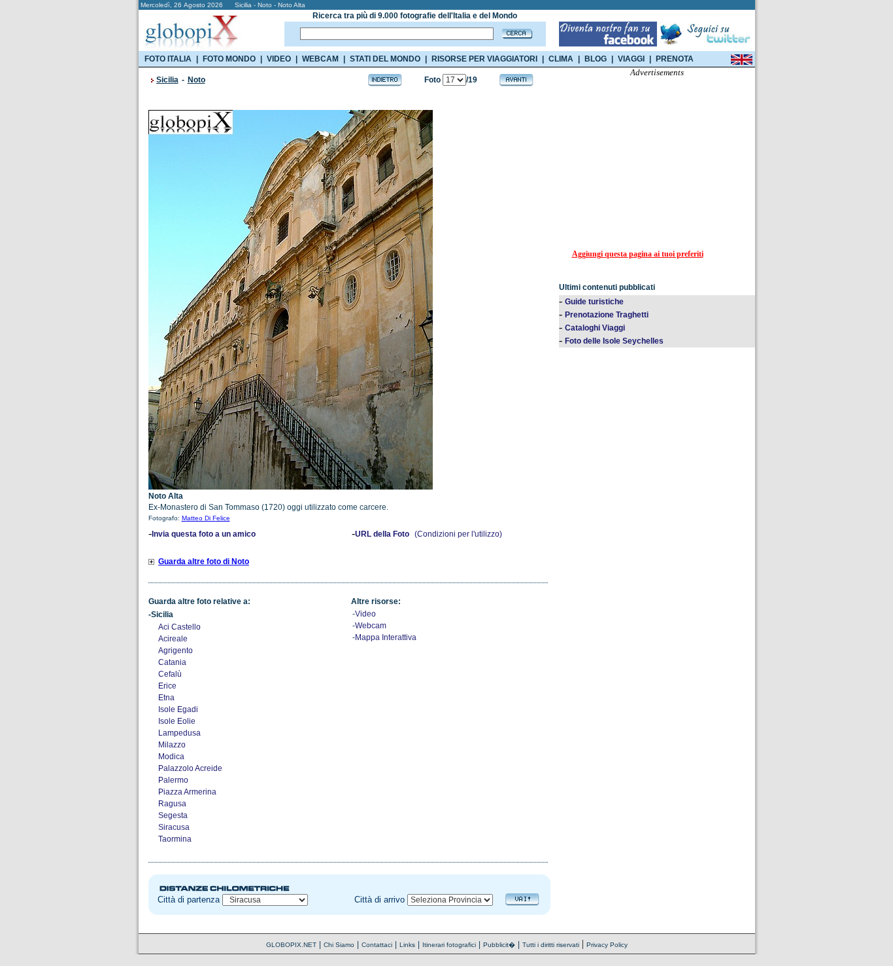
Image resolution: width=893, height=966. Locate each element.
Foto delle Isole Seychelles (614, 341)
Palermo (173, 780)
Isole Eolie (176, 721)
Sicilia (167, 79)
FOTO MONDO (229, 58)
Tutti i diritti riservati (550, 944)
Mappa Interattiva (385, 637)
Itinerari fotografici (449, 944)
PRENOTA (675, 58)
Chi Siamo (339, 944)
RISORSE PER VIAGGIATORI (484, 58)
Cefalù (170, 674)
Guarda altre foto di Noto (203, 561)
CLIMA (560, 58)
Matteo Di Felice (206, 518)
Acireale (173, 638)
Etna (166, 697)
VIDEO (279, 58)
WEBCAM (320, 58)
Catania (172, 662)
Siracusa (174, 827)
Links (407, 944)
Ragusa (172, 803)
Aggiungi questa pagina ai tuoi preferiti (637, 254)
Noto (196, 79)
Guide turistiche (594, 301)
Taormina (175, 839)
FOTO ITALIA (168, 58)
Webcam (370, 625)
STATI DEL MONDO (385, 58)
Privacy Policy (607, 944)
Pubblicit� (499, 944)
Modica (171, 756)
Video (365, 613)
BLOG (595, 58)
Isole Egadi (178, 709)
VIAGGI (631, 58)
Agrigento (175, 650)
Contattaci (377, 944)
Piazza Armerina (187, 791)
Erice (167, 685)
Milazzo (172, 744)
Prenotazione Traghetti (607, 314)
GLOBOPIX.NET (291, 944)
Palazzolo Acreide (190, 768)
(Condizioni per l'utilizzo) (458, 534)
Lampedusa (179, 733)
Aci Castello (179, 627)
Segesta (173, 815)
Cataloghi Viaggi (595, 327)
